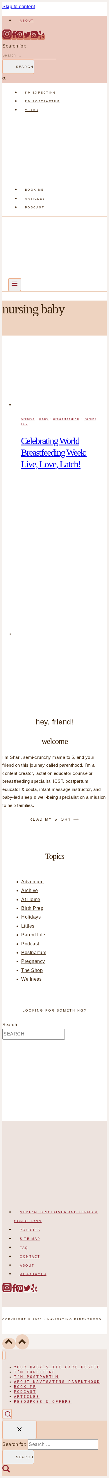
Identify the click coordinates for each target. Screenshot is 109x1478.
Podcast (34, 207)
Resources (33, 1274)
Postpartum (33, 952)
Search (9, 1024)
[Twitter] (27, 37)
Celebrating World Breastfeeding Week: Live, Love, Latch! (54, 452)
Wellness (31, 979)
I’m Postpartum (42, 101)
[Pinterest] (19, 37)
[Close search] (19, 1430)
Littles (28, 926)
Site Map (30, 1238)
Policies (30, 1229)
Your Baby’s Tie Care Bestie (57, 1367)
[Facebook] (14, 37)
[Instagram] (7, 37)
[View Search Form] (7, 1414)
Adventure (32, 881)
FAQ (24, 1247)
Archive (28, 418)
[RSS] (34, 37)
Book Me (34, 189)
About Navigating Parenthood (57, 1382)
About (27, 20)
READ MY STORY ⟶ (54, 819)
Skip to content (18, 6)
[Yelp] (41, 37)
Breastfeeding (66, 418)
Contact (30, 1256)
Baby (44, 418)
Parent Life (33, 934)
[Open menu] (14, 284)
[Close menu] (4, 1355)
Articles (35, 198)
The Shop (32, 970)
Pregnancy (33, 961)
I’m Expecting (40, 92)
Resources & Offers (43, 1401)
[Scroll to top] (9, 1343)
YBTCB (32, 110)
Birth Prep (32, 908)
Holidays (31, 916)
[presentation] (60, 377)
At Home (30, 899)
